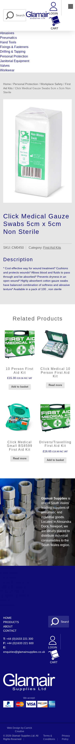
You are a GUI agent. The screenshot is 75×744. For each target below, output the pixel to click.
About (8, 626)
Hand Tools (8, 42)
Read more (55, 385)
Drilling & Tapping (12, 51)
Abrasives (7, 33)
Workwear (7, 70)
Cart (54, 28)
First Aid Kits (52, 247)
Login (53, 13)
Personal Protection (14, 56)
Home (7, 84)
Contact (10, 630)
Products (11, 622)
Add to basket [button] (19, 386)
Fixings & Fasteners (14, 47)
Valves (5, 65)
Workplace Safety (51, 84)
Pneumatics (8, 37)
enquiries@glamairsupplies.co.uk (24, 651)
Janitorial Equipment (14, 61)
